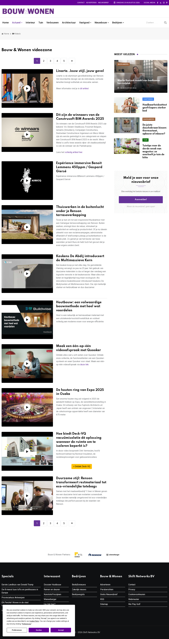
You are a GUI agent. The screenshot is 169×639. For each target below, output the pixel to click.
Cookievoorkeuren (136, 594)
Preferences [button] (26, 624)
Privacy (131, 589)
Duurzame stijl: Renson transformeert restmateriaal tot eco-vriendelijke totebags (81, 482)
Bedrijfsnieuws (79, 584)
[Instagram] (164, 2)
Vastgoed (84, 22)
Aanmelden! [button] (141, 200)
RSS (102, 599)
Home (5, 22)
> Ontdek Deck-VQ (81, 466)
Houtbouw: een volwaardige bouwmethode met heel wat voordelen (79, 306)
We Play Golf (134, 604)
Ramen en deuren (52, 589)
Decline (39, 630)
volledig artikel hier (73, 152)
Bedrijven (117, 22)
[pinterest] (166, 2)
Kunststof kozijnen (52, 594)
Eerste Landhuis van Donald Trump (17, 584)
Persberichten (106, 589)
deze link (84, 364)
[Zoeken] (165, 23)
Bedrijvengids (78, 594)
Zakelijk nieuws (79, 589)
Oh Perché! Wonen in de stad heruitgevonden (15, 604)
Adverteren (91, 3)
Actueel (16, 22)
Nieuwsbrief (103, 3)
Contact (81, 3)
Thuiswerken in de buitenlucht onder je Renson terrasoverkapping (80, 211)
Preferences (17, 630)
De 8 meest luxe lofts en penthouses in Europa (20, 591)
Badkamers (123, 64)
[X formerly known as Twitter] (160, 2)
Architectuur (69, 22)
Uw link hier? (49, 604)
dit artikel (84, 88)
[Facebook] (157, 2)
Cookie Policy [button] (34, 621)
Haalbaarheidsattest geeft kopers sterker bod (154, 108)
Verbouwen (52, 22)
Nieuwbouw (101, 22)
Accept (61, 630)
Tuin (40, 22)
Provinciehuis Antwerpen (13, 597)
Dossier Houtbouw (52, 584)
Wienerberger (50, 599)
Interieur (30, 22)
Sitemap (104, 604)
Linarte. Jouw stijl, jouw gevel (80, 71)
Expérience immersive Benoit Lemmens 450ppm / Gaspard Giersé (79, 167)
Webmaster (133, 599)
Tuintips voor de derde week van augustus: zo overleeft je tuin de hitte (153, 151)
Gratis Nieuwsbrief (109, 594)
